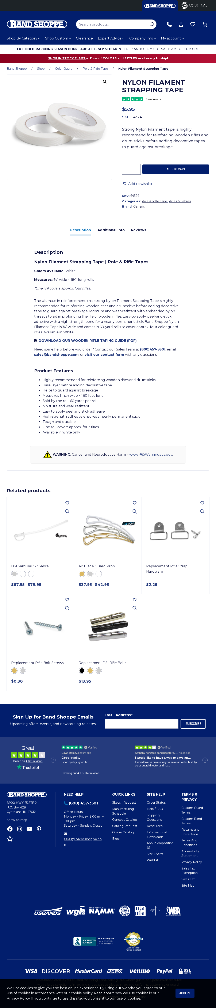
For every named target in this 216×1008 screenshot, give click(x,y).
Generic (139, 206)
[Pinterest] (39, 829)
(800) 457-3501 (83, 803)
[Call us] (169, 24)
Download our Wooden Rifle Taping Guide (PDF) (88, 341)
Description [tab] (80, 230)
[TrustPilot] (10, 838)
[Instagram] (19, 829)
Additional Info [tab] (111, 230)
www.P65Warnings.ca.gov (150, 454)
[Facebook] (10, 829)
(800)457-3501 (152, 349)
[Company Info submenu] (155, 39)
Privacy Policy (18, 998)
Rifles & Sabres (180, 201)
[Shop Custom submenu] (70, 39)
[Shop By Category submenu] (39, 39)
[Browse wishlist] (193, 24)
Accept (185, 993)
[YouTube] (29, 829)
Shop (41, 69)
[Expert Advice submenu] (123, 39)
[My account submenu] (183, 39)
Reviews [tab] (138, 230)
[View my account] (181, 24)
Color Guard (63, 69)
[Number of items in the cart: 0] (204, 24)
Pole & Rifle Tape (95, 69)
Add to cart (175, 169)
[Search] (152, 24)
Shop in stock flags (67, 58)
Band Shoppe (17, 69)
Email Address (118, 715)
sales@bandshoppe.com (56, 355)
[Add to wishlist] (67, 503)
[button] (105, 82)
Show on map (17, 820)
